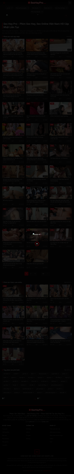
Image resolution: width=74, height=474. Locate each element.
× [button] (37, 243)
